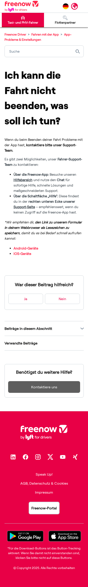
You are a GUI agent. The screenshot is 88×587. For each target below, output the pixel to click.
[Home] (22, 6)
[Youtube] (62, 457)
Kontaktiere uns (44, 387)
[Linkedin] (13, 457)
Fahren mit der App (45, 34)
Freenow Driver (15, 34)
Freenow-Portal (44, 508)
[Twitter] (50, 457)
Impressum (44, 492)
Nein (62, 299)
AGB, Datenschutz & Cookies (44, 483)
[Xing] (75, 457)
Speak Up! (44, 474)
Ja (25, 299)
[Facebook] (25, 457)
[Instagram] (38, 457)
